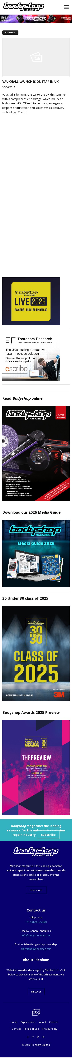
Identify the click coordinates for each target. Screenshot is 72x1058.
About (42, 1022)
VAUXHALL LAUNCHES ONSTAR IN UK (30, 81)
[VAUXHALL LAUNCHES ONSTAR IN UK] (36, 74)
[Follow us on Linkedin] (38, 1037)
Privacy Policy (49, 1028)
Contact (16, 1028)
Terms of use (31, 1028)
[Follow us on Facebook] (28, 1037)
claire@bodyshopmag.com (36, 949)
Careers (53, 1022)
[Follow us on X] (43, 1037)
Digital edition (28, 1022)
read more (36, 890)
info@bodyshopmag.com (36, 935)
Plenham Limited (40, 1045)
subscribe (48, 835)
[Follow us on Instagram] (33, 1037)
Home (14, 1022)
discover (36, 991)
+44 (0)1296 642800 (36, 922)
